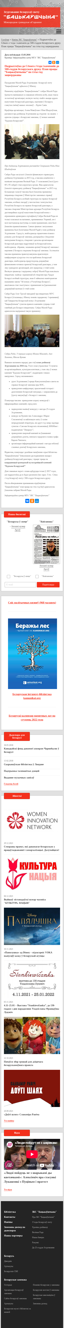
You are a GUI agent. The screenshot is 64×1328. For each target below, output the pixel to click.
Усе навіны (9, 1121)
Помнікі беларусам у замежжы (46, 1285)
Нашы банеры (38, 1237)
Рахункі (35, 1242)
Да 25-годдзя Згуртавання (43, 1247)
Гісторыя (8, 1285)
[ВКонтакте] (50, 62)
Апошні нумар (18, 526)
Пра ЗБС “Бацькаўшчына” (43, 1217)
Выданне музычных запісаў (19, 777)
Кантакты (9, 1217)
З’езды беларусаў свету (42, 1222)
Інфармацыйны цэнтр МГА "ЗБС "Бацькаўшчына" (34, 57)
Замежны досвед (40, 1303)
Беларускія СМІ (11, 1271)
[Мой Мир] (57, 62)
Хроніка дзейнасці (40, 1227)
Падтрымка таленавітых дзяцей (21, 771)
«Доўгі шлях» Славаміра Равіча (21, 1114)
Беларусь (9, 1256)
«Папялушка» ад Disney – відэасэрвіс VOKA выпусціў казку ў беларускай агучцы (28, 954)
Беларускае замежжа (15, 1279)
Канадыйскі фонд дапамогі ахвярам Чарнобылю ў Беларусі (31, 750)
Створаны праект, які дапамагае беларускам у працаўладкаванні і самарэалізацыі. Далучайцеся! (31, 848)
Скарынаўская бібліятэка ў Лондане (24, 764)
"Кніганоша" (47, 576)
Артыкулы (8, 1266)
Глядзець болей (11, 784)
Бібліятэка (10, 1212)
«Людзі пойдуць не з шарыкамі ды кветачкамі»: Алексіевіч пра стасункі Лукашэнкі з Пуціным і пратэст (30, 1177)
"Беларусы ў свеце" (22, 576)
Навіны (8, 1222)
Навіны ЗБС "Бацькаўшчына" (24, 40)
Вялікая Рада (37, 1232)
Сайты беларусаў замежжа (15, 1298)
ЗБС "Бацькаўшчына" (44, 1212)
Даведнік (8, 1261)
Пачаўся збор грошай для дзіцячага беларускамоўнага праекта (23, 1063)
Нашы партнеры (13, 1235)
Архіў (17, 530)
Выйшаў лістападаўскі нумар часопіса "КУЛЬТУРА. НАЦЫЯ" (25, 901)
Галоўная (5, 40)
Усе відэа (8, 1189)
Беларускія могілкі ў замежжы (46, 1290)
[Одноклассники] (53, 62)
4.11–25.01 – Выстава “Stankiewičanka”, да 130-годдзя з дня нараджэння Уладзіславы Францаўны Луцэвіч (31, 1009)
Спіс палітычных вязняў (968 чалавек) (32, 602)
